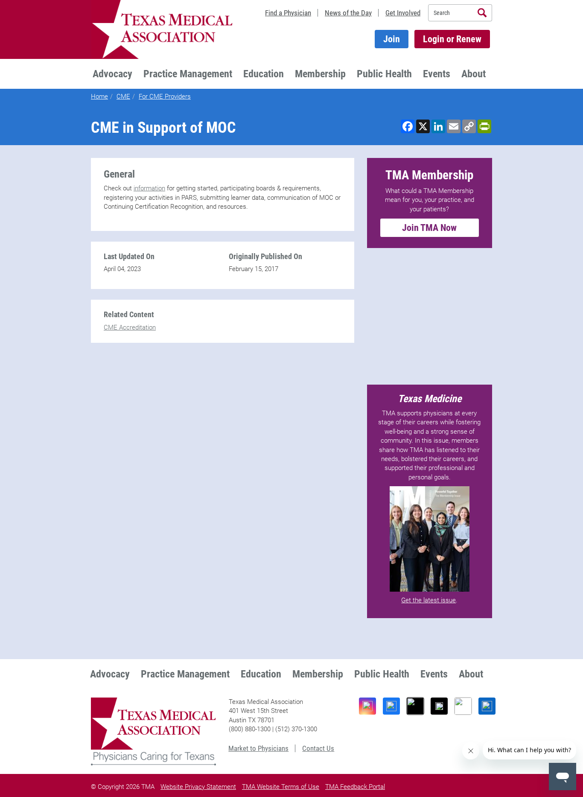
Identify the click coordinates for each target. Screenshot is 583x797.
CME (123, 96)
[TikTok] (415, 706)
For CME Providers (165, 96)
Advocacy (112, 74)
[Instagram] (367, 706)
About (473, 74)
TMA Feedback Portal (355, 787)
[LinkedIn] (487, 706)
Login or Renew (452, 39)
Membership (320, 74)
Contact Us (318, 748)
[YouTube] (463, 706)
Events (436, 74)
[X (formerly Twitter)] (439, 706)
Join (391, 39)
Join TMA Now (429, 227)
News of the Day (348, 13)
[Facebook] (391, 706)
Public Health (384, 74)
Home (99, 96)
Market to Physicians (258, 748)
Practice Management (187, 74)
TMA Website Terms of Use (280, 787)
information (149, 188)
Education (263, 74)
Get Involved (402, 13)
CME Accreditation (130, 327)
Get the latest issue (428, 600)
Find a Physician (288, 13)
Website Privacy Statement (198, 787)
